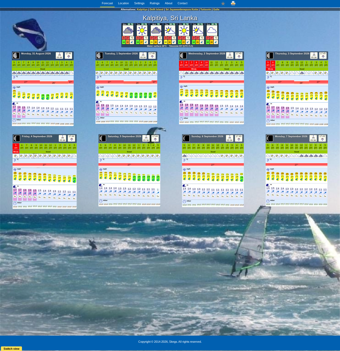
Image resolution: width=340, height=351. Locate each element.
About (168, 3)
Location (123, 3)
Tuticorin (205, 9)
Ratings (155, 3)
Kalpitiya (142, 9)
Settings (139, 3)
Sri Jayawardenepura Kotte (182, 9)
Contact (182, 3)
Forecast (107, 3)
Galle (216, 9)
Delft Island (156, 9)
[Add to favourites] (223, 3)
